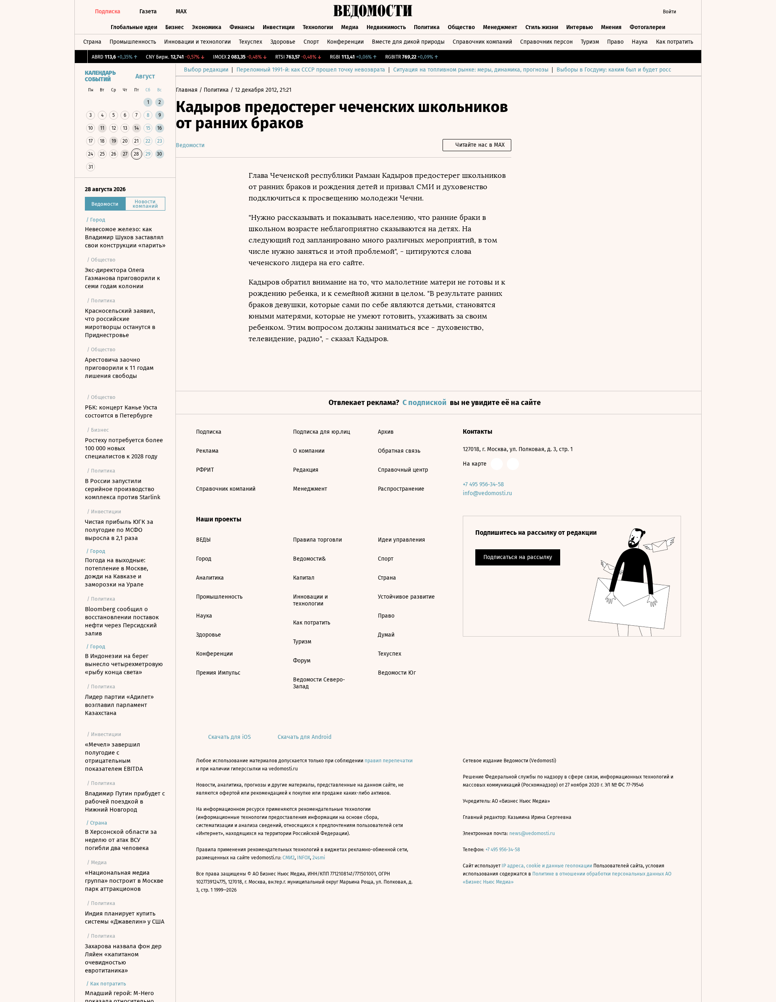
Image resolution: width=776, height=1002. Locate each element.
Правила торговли (317, 539)
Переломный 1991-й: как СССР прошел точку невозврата (310, 69)
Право (615, 41)
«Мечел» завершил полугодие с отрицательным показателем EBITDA (114, 756)
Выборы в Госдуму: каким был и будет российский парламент (638, 69)
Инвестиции (279, 27)
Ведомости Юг (397, 672)
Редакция (305, 469)
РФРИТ (205, 469)
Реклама (207, 450)
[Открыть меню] (688, 11)
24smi (318, 858)
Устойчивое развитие (406, 596)
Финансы (242, 27)
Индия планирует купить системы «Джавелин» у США (124, 917)
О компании (309, 450)
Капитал (303, 577)
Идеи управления (401, 539)
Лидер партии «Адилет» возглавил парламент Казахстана (119, 705)
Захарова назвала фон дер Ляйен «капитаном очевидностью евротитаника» (123, 958)
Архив (386, 431)
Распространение (401, 488)
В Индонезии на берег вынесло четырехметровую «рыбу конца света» (124, 664)
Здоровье (282, 41)
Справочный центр (403, 469)
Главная (187, 89)
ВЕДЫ (203, 539)
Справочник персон (546, 41)
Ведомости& (309, 558)
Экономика (206, 27)
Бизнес (174, 27)
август (145, 76)
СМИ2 (289, 858)
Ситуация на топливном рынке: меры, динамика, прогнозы (470, 69)
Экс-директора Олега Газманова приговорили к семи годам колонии (122, 278)
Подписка (208, 431)
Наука (640, 41)
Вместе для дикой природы (408, 41)
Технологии (318, 27)
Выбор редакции (206, 69)
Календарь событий (100, 76)
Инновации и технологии (197, 41)
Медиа (349, 27)
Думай (386, 634)
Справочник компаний (482, 41)
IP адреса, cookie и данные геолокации (547, 866)
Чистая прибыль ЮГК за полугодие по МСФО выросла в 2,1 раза (119, 530)
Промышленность (133, 41)
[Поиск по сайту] (641, 12)
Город (203, 558)
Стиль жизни (541, 27)
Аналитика (210, 577)
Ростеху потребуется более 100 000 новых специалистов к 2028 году (124, 448)
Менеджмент (500, 27)
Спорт (311, 41)
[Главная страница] (373, 11)
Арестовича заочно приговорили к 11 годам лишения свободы (119, 368)
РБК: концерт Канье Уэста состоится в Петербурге (121, 411)
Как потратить (674, 41)
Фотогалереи (647, 27)
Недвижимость (386, 27)
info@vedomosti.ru (487, 493)
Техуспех (250, 41)
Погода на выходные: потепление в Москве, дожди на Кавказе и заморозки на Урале (116, 572)
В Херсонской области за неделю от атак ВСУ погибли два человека (121, 840)
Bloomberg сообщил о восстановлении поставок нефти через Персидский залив (122, 621)
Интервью (579, 27)
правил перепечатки (389, 761)
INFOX (303, 858)
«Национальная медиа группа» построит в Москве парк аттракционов (124, 880)
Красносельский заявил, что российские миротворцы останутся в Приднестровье (120, 323)
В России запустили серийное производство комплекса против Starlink (122, 489)
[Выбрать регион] (624, 12)
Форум (301, 660)
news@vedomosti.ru (532, 833)
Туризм (590, 41)
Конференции (345, 41)
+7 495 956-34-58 (483, 484)
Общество (461, 27)
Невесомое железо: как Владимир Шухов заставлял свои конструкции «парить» (125, 237)
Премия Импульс (218, 672)
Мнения (611, 27)
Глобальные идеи (134, 27)
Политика (427, 27)
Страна (92, 41)
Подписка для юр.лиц (321, 431)
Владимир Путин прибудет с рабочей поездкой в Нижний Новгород (125, 801)
